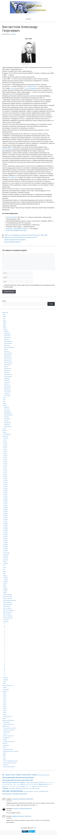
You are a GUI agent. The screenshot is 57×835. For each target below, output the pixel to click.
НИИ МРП (5, 581)
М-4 (3, 784)
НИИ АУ (5, 575)
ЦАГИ (4, 681)
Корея (4, 753)
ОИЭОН (5, 592)
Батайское (6, 339)
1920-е (4, 695)
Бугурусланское (8, 343)
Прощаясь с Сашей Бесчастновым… (17, 228)
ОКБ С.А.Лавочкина (7, 616)
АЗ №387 (5, 521)
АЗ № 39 (5, 463)
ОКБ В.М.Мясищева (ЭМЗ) (9, 600)
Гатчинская (6, 409)
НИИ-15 (6, 579)
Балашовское (7, 335)
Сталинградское (8, 376)
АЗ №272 (5, 505)
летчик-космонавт (28, 791)
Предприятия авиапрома (8, 720)
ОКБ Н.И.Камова (7, 608)
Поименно (5, 621)
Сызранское (7, 378)
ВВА (4, 314)
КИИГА (4, 322)
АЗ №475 (5, 540)
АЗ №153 (5, 494)
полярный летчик (43, 791)
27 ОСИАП (5, 438)
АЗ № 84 (5, 476)
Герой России (8, 237)
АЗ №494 (5, 544)
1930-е (4, 697)
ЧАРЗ (4, 683)
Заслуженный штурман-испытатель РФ (35, 782)
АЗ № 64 (5, 471)
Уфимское (6, 384)
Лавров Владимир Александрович (15, 239)
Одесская (6, 420)
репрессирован (7, 794)
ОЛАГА (4, 328)
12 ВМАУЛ (6, 331)
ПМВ (4, 755)
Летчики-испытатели (33, 235)
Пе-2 (49, 784)
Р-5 (52, 784)
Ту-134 (17, 786)
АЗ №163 (5, 498)
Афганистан (6, 745)
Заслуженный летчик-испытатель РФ (25, 237)
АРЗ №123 (5, 556)
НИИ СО (5, 583)
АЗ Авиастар (6, 552)
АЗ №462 (5, 532)
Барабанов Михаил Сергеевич (21, 816)
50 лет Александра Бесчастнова (16, 230)
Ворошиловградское (9, 347)
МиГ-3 (11, 784)
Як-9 (27, 786)
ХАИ (4, 397)
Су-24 (3, 786)
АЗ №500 (5, 548)
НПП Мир (5, 588)
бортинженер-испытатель (43, 786)
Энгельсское (7, 395)
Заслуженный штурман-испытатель (13, 782)
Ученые (5, 739)
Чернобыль (22, 786)
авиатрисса (34, 786)
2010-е (4, 712)
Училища (5, 329)
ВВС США (5, 559)
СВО (4, 757)
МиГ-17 (19, 784)
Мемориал (4, 691)
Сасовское (6, 372)
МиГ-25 (31, 784)
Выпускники (5, 312)
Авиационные (6, 722)
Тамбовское (7, 380)
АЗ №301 (5, 515)
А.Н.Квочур (13, 88)
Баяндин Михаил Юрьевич (12, 242)
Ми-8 (8, 784)
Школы (5, 405)
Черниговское (7, 391)
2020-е (5, 714)
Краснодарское (8, 355)
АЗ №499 (5, 546)
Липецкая (6, 416)
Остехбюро (6, 619)
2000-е (6, 235)
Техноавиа (5, 679)
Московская (7, 418)
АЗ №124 (5, 486)
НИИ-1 (4, 585)
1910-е (4, 693)
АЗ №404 (5, 525)
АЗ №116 (5, 484)
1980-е (4, 706)
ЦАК (4, 399)
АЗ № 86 (5, 478)
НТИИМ (5, 590)
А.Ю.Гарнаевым (7, 149)
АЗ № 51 (5, 469)
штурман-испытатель (19, 794)
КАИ (4, 318)
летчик (37, 788)
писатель (36, 791)
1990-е (4, 708)
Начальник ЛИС (43, 784)
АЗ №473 (5, 538)
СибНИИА (5, 677)
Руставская (6, 424)
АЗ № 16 (5, 442)
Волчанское (7, 345)
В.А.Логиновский (31, 88)
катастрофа (31, 788)
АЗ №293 (5, 513)
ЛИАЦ (4, 571)
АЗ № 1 (5, 440)
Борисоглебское (8, 341)
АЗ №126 (5, 490)
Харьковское (7, 387)
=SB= (34, 828)
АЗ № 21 (5, 447)
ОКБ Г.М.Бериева (7, 602)
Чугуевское (7, 393)
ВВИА (4, 316)
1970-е (4, 704)
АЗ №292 (5, 511)
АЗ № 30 (5, 457)
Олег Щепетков (12, 177)
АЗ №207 (5, 503)
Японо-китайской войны (9, 766)
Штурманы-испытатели (8, 741)
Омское (6, 366)
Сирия (4, 759)
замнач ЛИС (12, 788)
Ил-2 (49, 782)
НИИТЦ (5, 587)
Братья (4, 432)
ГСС (4, 565)
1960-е (4, 702)
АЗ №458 (5, 530)
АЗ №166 (5, 500)
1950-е (4, 701)
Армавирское (7, 333)
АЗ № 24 (5, 453)
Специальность (6, 726)
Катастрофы (15, 235)
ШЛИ (45, 235)
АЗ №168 (5, 501)
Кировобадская (7, 413)
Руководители (6, 737)
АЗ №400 (5, 523)
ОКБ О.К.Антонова (7, 612)
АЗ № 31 (5, 459)
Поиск (4, 301)
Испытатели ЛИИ (11, 217)
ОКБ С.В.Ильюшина (8, 617)
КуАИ (4, 324)
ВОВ (4, 747)
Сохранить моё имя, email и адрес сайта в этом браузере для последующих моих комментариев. (29, 286)
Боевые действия (7, 716)
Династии (4, 430)
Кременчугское (8, 358)
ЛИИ (42, 235)
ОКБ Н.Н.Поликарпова (8, 610)
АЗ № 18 (5, 443)
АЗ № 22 (5, 449)
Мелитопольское (8, 362)
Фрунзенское (7, 385)
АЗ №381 (5, 517)
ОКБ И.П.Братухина (7, 604)
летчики (5, 733)
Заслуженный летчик (44, 775)
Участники (4, 743)
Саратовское (7, 370)
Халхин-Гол (6, 764)
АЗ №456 (5, 529)
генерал (5, 788)
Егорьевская (7, 411)
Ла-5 (52, 782)
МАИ (4, 326)
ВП (3, 775)
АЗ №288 (5, 507)
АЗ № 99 (5, 482)
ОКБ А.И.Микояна (7, 594)
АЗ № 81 (5, 472)
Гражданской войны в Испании (10, 751)
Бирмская (6, 407)
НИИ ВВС (5, 577)
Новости (4, 718)
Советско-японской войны (9, 762)
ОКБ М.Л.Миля (6, 606)
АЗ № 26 (5, 455)
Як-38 (30, 786)
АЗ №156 (5, 496)
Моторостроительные (8, 724)
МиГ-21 (23, 784)
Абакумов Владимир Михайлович (22, 799)
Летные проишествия (7, 685)
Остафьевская (7, 422)
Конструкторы (6, 731)
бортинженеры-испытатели (10, 728)
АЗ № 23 (5, 451)
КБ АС (4, 567)
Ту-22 (13, 786)
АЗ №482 (5, 542)
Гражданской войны (8, 749)
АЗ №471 (5, 536)
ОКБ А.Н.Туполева (7, 596)
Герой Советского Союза (26, 775)
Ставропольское (8, 374)
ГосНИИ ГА (5, 563)
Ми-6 (6, 784)
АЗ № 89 (5, 480)
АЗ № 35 (5, 461)
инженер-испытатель (22, 788)
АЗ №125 (5, 488)
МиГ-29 (35, 784)
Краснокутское (7, 357)
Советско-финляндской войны (10, 760)
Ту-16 (10, 786)
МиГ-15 (15, 784)
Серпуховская (7, 426)
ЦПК (4, 401)
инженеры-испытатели (8, 730)
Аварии (5, 687)
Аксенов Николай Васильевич (22, 808)
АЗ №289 (5, 509)
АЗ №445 (5, 527)
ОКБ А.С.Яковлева (7, 598)
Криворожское (7, 360)
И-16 (47, 782)
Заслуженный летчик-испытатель (18, 777)
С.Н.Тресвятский (31, 86)
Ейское (6, 349)
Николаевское (7, 364)
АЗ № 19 (5, 445)
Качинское (22, 235)
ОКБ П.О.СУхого (7, 614)
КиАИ (4, 320)
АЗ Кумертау (6, 554)
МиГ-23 (27, 784)
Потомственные (7, 434)
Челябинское (7, 389)
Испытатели (5, 436)
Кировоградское (8, 353)
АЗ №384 (5, 519)
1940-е (4, 699)
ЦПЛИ (4, 403)
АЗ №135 (5, 492)
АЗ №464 (5, 534)
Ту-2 (7, 786)
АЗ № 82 (5, 474)
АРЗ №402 (5, 558)
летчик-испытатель (12, 791)
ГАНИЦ (5, 561)
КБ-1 (4, 569)
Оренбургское (7, 368)
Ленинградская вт (8, 414)
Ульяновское (7, 382)
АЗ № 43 (5, 465)
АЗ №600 (5, 550)
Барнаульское (7, 337)
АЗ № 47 (5, 467)
